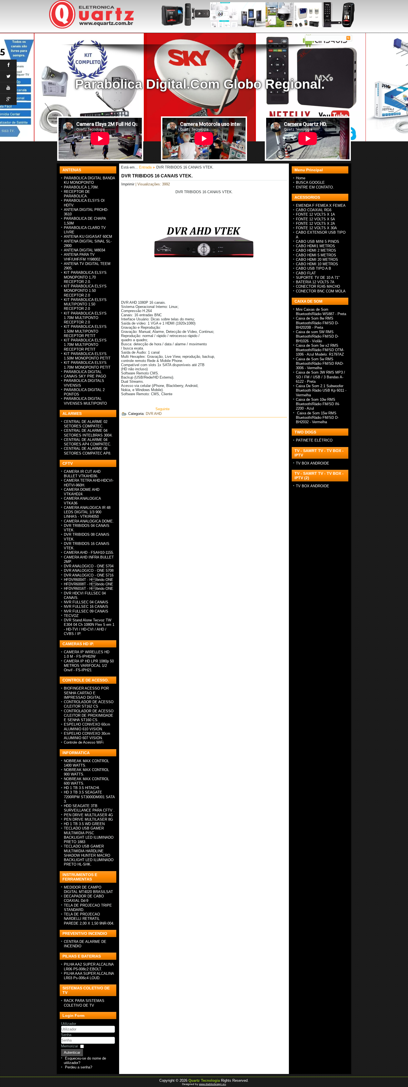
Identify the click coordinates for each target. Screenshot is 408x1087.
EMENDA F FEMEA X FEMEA (321, 205)
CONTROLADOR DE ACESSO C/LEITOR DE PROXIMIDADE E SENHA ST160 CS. (89, 715)
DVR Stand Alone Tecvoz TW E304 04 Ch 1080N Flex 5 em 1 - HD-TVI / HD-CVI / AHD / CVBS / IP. (89, 627)
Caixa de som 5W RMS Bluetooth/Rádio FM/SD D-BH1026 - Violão (317, 336)
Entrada (145, 167)
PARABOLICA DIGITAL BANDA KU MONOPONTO (89, 180)
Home (300, 178)
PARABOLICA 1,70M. (81, 187)
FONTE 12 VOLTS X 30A (316, 228)
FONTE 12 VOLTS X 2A (315, 223)
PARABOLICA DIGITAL (83, 372)
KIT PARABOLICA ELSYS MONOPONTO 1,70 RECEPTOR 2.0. (85, 277)
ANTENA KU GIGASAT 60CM (88, 236)
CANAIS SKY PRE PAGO (85, 376)
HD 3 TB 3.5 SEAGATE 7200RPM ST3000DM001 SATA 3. (89, 796)
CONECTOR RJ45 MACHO (318, 286)
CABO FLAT (306, 273)
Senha (66, 1035)
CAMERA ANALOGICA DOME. (89, 521)
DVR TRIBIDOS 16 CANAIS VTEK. (157, 175)
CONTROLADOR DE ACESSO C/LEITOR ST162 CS (89, 704)
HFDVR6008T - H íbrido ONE (88, 584)
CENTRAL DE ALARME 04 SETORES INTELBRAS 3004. (88, 432)
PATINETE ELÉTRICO (314, 440)
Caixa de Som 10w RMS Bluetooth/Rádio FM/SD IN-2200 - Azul (318, 404)
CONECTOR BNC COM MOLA (321, 291)
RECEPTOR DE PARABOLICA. (77, 194)
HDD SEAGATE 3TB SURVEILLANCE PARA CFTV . (89, 808)
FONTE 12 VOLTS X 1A (315, 214)
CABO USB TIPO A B (313, 268)
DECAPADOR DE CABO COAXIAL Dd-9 (84, 898)
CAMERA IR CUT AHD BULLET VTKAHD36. (82, 473)
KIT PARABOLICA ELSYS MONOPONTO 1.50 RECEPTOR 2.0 (85, 290)
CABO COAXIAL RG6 (313, 210)
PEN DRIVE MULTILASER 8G (88, 819)
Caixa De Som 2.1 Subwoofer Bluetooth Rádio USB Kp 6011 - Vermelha (321, 390)
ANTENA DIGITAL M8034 (84, 250)
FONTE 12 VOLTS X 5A (315, 219)
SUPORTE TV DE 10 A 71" (318, 277)
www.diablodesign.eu (212, 1084)
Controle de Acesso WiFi (84, 742)
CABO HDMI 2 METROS (316, 250)
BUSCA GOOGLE (310, 182)
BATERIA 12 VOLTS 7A (315, 282)
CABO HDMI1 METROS (315, 246)
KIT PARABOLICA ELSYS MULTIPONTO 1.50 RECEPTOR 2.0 (85, 304)
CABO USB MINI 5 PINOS (317, 241)
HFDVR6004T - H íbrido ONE (88, 580)
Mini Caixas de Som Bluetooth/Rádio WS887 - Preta (321, 311)
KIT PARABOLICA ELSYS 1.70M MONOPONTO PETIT (87, 365)
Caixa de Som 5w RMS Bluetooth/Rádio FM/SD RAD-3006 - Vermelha (320, 363)
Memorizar (69, 1046)
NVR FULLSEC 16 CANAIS (86, 606)
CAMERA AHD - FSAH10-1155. (89, 552)
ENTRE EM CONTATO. (315, 187)
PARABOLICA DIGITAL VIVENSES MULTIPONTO (85, 401)
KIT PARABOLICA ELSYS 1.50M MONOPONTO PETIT (87, 356)
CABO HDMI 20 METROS (317, 259)
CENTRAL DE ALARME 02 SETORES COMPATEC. (85, 424)
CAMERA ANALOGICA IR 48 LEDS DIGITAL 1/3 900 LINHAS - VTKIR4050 (87, 512)
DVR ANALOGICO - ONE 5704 (89, 566)
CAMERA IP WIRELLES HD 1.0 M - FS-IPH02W (86, 654)
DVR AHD (154, 414)
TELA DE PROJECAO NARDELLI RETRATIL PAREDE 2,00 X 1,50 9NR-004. (89, 918)
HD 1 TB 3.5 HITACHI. (82, 788)
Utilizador (68, 1024)
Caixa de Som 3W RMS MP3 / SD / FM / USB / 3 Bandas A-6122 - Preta (320, 377)
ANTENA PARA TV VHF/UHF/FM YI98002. (82, 256)
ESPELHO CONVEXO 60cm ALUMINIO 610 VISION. (87, 726)
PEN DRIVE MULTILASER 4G (88, 815)
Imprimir (128, 184)
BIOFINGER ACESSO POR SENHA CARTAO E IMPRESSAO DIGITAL (86, 693)
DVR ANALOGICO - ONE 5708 (89, 570)
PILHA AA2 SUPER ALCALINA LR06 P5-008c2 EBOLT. (89, 966)
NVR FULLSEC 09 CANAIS (86, 611)
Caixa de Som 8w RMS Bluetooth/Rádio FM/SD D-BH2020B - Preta (317, 323)
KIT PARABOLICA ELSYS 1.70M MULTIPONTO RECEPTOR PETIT (85, 344)
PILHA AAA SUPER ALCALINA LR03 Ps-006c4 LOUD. (89, 975)
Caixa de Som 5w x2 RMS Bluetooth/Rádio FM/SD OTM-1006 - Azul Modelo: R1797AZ (320, 350)
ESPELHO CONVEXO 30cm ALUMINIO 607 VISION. (87, 735)
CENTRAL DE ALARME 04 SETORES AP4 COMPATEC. (87, 442)
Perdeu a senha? (78, 1067)
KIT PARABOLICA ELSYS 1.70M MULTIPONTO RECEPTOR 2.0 (85, 318)
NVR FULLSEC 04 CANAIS (86, 602)
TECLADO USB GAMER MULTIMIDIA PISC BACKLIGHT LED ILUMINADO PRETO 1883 (89, 835)
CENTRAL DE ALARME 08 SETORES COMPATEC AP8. (87, 450)
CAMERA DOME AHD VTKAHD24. (81, 492)
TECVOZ (71, 616)
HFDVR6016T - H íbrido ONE (88, 588)
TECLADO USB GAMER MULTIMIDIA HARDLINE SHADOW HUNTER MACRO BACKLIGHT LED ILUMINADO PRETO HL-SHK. (89, 855)
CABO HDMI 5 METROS (316, 255)
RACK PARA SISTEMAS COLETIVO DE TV (84, 1003)
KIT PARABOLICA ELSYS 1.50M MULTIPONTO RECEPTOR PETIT (85, 331)
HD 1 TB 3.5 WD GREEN (84, 824)
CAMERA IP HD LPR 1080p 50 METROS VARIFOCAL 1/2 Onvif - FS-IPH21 (89, 665)
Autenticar (72, 1052)
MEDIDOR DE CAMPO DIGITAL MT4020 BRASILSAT (88, 889)
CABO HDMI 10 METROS (317, 264)
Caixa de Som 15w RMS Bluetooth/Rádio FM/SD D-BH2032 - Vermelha (317, 417)
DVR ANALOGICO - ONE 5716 (89, 575)
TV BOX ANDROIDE (312, 463)
